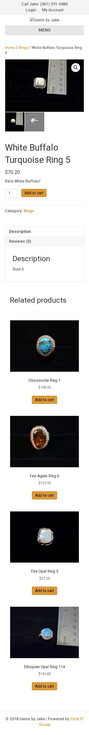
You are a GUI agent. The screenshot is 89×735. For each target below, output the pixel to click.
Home (10, 47)
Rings (23, 47)
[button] (75, 67)
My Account (53, 10)
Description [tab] (20, 231)
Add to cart (33, 193)
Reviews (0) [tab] (20, 241)
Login (31, 10)
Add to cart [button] (44, 399)
